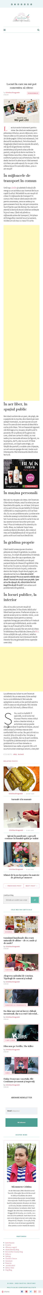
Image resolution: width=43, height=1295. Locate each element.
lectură (21, 754)
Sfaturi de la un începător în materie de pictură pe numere (21, 876)
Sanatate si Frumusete (15, 1005)
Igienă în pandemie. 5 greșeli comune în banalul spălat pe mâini (21, 837)
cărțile (13, 187)
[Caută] (35, 900)
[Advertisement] (21, 55)
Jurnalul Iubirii (10, 1265)
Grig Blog (8, 1270)
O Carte (8, 1245)
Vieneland (8, 1261)
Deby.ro (8, 1254)
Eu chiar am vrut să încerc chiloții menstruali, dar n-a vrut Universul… (21, 1012)
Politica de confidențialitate (21, 1287)
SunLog (8, 1256)
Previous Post (15, 886)
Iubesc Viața (9, 1268)
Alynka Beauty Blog (12, 1249)
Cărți (7, 1073)
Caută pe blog (8, 895)
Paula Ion (8, 1263)
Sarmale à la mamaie (21, 799)
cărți (15, 754)
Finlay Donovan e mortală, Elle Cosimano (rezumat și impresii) (19, 1080)
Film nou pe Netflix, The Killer (18, 1046)
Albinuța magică (11, 1247)
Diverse (8, 932)
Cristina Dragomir (13, 92)
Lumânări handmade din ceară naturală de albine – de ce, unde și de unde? (20, 940)
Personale (33, 93)
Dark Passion (9, 1243)
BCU (37, 631)
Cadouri (9, 970)
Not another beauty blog (14, 1252)
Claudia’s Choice (11, 1258)
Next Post (30, 886)
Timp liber (10, 1040)
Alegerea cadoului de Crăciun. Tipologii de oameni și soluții (18, 977)
